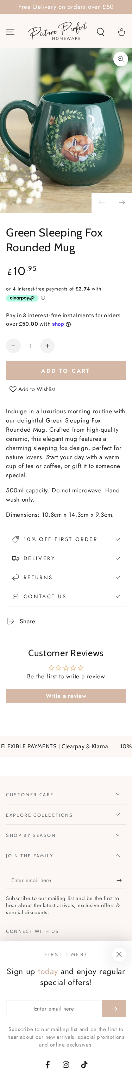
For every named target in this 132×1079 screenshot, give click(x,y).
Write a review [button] (66, 696)
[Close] (119, 955)
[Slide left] (102, 203)
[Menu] (10, 31)
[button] (100, 31)
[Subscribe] (121, 880)
